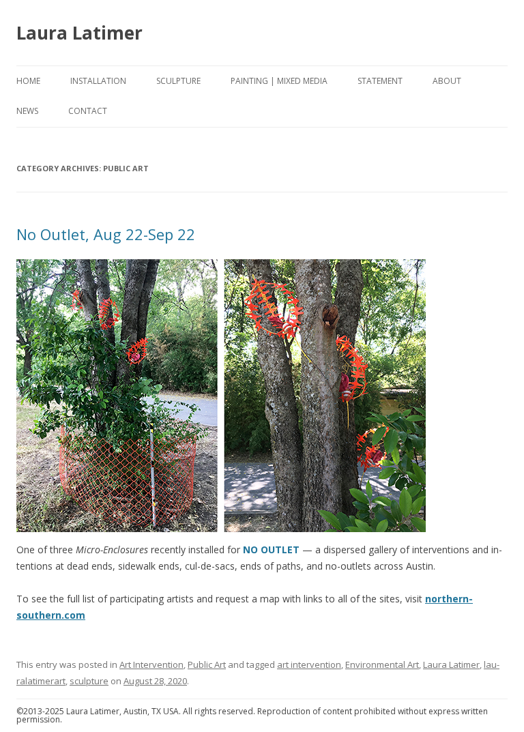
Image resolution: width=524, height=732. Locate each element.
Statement (380, 81)
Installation (98, 81)
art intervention (309, 664)
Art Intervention (151, 664)
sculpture (89, 681)
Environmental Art (382, 664)
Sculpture (178, 81)
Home (28, 81)
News (27, 111)
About (447, 81)
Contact (87, 111)
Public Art (207, 664)
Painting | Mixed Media (279, 81)
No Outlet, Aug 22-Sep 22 (105, 234)
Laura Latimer (79, 32)
